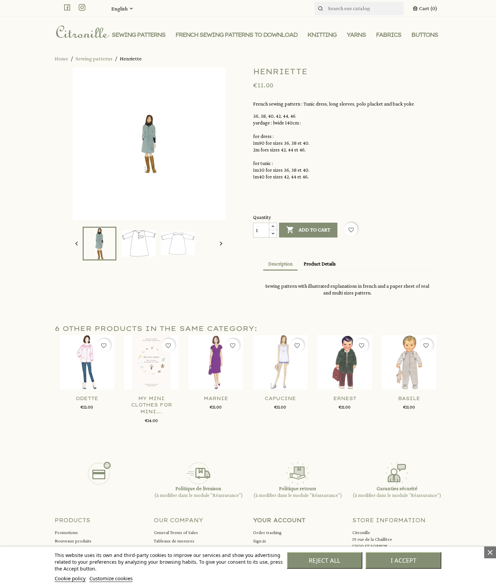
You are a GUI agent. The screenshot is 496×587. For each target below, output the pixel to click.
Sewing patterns (138, 34)
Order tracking (267, 532)
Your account (279, 520)
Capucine (280, 398)
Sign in (259, 540)
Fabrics (388, 34)
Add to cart (308, 230)
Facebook (67, 7)
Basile (409, 398)
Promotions (66, 532)
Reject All (324, 560)
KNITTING (321, 34)
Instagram (82, 7)
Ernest (344, 398)
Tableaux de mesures (174, 540)
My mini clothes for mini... (151, 405)
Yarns (356, 34)
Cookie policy (70, 578)
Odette (87, 398)
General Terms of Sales (176, 532)
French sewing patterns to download (236, 34)
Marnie (216, 398)
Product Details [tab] (320, 264)
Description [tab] (280, 264)
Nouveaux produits (73, 540)
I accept (403, 560)
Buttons (424, 34)
